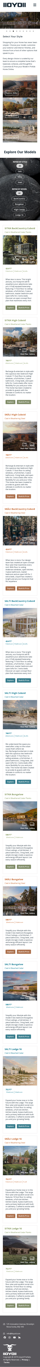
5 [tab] (20, 31)
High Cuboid (19, 209)
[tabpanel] (20, 20)
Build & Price (24, 307)
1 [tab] (7, 31)
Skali (20, 182)
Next (37, 20)
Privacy (25, 1359)
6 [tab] (23, 31)
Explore (10, 307)
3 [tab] (13, 31)
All (20, 166)
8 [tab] (30, 31)
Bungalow (19, 204)
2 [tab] (10, 31)
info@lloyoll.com (13, 1333)
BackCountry (19, 198)
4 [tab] (17, 31)
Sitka (20, 177)
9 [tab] (33, 31)
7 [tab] (27, 31)
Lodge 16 (19, 215)
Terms (6, 1362)
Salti (20, 171)
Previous (2, 20)
